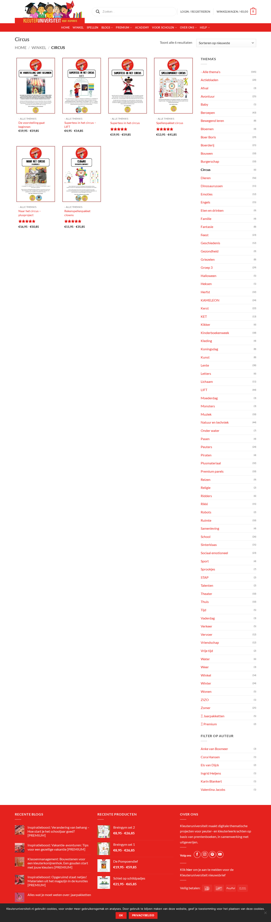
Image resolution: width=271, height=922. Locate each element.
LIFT (204, 390)
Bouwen (207, 153)
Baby (204, 104)
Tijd (203, 610)
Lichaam (207, 381)
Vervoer (206, 634)
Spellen (92, 27)
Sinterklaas (209, 545)
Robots (206, 512)
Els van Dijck (210, 765)
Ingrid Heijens (211, 773)
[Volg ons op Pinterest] (212, 854)
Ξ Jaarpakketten (212, 716)
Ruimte (206, 520)
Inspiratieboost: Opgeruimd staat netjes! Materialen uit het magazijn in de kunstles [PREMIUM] (58, 881)
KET (204, 316)
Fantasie (207, 227)
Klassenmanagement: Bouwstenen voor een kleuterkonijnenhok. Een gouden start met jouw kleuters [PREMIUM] (58, 863)
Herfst (205, 292)
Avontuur (208, 96)
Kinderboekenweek (215, 333)
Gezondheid (209, 251)
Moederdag (209, 398)
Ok (121, 915)
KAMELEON (210, 300)
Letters (206, 373)
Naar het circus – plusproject (29, 213)
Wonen (206, 691)
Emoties (207, 194)
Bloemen (207, 129)
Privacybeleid (143, 915)
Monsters (208, 406)
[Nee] (265, 914)
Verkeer (206, 626)
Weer (205, 667)
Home (65, 27)
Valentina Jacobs (213, 789)
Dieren (206, 178)
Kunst (205, 357)
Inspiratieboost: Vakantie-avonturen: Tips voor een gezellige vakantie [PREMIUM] (58, 847)
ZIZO (205, 700)
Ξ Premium (209, 724)
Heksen (206, 284)
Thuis (205, 602)
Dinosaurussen (212, 186)
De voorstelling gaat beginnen (31, 124)
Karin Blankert (211, 781)
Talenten (207, 585)
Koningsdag (209, 349)
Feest (205, 235)
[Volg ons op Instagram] (204, 854)
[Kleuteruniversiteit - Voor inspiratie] (50, 11)
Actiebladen (209, 80)
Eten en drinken (212, 210)
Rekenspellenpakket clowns (77, 213)
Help (203, 27)
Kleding (206, 341)
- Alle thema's (210, 72)
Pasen (205, 439)
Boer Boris (208, 137)
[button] (236, 12)
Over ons (187, 27)
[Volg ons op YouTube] (220, 854)
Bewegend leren (212, 121)
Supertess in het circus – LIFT (80, 124)
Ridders (206, 496)
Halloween (208, 276)
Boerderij (207, 145)
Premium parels (212, 471)
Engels (205, 202)
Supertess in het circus (125, 123)
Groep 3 (207, 267)
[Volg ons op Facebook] (197, 854)
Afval (204, 88)
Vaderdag (208, 618)
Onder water (210, 430)
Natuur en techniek (215, 422)
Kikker (205, 324)
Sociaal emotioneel (214, 553)
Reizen (205, 479)
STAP (205, 577)
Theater (206, 594)
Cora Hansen (210, 757)
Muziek (206, 414)
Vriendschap (210, 642)
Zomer (205, 708)
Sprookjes (208, 569)
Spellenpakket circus (169, 123)
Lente (205, 365)
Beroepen (208, 112)
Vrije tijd (207, 651)
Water (205, 659)
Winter (206, 683)
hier (189, 869)
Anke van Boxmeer (214, 749)
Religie (205, 488)
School (205, 537)
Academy (142, 27)
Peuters (206, 447)
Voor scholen (163, 27)
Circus (205, 170)
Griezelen (208, 259)
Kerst (205, 308)
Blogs (105, 27)
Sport (205, 561)
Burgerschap (210, 161)
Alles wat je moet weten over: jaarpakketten (59, 895)
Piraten (206, 455)
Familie (206, 219)
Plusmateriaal (211, 463)
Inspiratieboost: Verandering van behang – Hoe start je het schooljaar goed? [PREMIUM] (58, 831)
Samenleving (210, 528)
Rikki (204, 504)
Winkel (78, 27)
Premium (122, 27)
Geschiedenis (210, 243)
